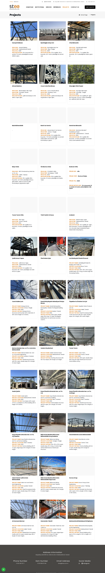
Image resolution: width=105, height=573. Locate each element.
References (57, 7)
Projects (66, 7)
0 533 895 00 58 (41, 563)
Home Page (29, 7)
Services (49, 7)
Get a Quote (90, 7)
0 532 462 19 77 (91, 1)
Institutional (39, 7)
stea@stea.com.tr (63, 563)
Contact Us (75, 7)
